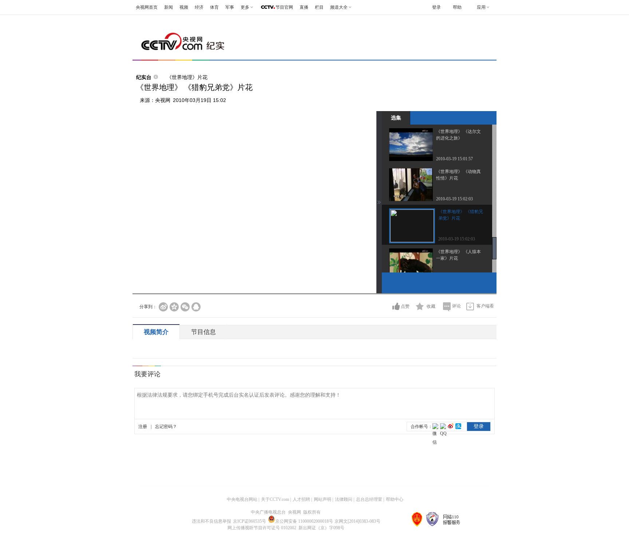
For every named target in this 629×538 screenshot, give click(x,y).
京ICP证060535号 (249, 521)
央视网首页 (147, 7)
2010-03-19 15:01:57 (454, 158)
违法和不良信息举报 (211, 521)
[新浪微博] (163, 306)
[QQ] (196, 306)
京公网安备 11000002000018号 (304, 521)
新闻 (168, 7)
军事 (229, 7)
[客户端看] (470, 306)
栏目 (319, 7)
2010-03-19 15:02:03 (454, 198)
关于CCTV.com (275, 499)
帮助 (457, 7)
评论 (456, 306)
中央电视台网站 (242, 499)
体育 (214, 7)
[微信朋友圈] (185, 306)
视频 (183, 7)
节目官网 (284, 7)
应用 (481, 7)
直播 (304, 7)
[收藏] (420, 306)
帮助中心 (394, 499)
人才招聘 (301, 499)
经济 (199, 7)
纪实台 (143, 77)
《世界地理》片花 (187, 77)
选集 (396, 118)
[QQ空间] (174, 306)
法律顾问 (343, 499)
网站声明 (322, 499)
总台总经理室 (369, 499)
